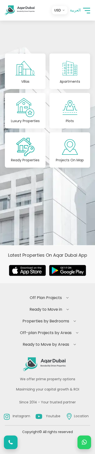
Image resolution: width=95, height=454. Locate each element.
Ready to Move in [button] (45, 309)
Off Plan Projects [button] (46, 297)
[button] (86, 10)
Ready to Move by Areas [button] (46, 344)
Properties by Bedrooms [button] (45, 321)
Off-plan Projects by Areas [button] (46, 333)
